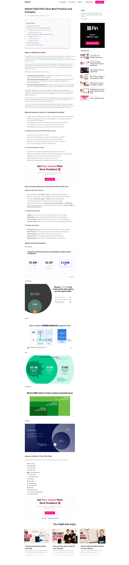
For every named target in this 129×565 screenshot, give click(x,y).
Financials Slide (33, 485)
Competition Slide (33, 476)
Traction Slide (32, 474)
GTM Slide (31, 479)
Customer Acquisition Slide (36, 491)
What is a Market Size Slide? (33, 25)
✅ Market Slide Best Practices (35, 36)
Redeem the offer (92, 43)
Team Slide (31, 481)
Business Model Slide (34, 472)
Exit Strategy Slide (33, 494)
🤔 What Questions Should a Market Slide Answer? (39, 30)
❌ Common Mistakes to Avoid (35, 32)
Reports (80, 2)
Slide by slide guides (53, 518)
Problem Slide (32, 465)
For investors (72, 2)
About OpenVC (88, 2)
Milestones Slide (33, 489)
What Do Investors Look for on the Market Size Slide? (38, 28)
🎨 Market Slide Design (33, 40)
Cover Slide (32, 463)
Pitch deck (44, 518)
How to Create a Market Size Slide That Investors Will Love (40, 34)
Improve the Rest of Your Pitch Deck (35, 44)
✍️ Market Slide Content (34, 38)
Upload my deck (50, 179)
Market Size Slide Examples (33, 42)
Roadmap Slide (32, 483)
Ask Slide (31, 487)
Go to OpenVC (99, 2)
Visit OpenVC (84, 19)
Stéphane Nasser (34, 15)
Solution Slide (32, 468)
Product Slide (31, 470)
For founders (62, 2)
